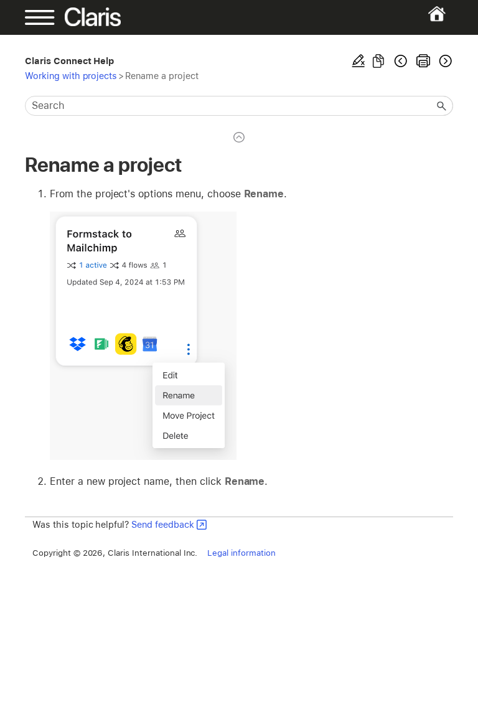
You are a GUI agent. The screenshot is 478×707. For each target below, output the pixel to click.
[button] (442, 106)
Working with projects (71, 75)
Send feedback (162, 524)
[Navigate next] (444, 61)
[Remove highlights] (358, 61)
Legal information (241, 553)
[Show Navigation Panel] (45, 17)
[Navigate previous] (401, 61)
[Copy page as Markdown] (378, 61)
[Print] (423, 61)
